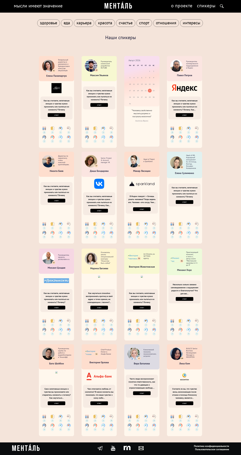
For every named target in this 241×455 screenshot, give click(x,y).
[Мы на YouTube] (113, 448)
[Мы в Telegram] (100, 448)
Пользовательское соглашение (212, 449)
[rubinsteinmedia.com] (127, 448)
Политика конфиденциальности (211, 446)
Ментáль (118, 7)
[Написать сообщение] (141, 448)
